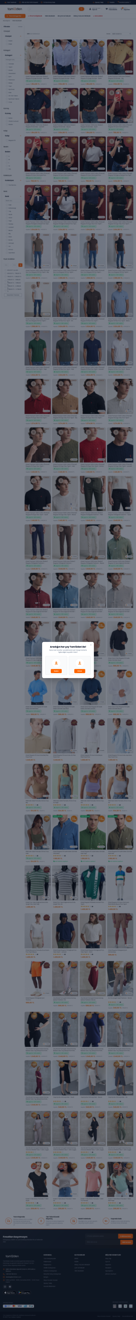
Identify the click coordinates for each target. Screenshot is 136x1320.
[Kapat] (91, 645)
